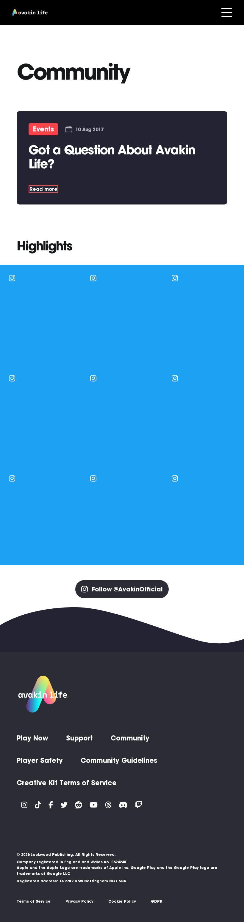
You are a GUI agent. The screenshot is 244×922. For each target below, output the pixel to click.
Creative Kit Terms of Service (67, 783)
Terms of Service (34, 901)
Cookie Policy (122, 901)
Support (79, 738)
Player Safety (40, 760)
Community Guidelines (119, 760)
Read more (43, 189)
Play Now (32, 738)
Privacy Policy (79, 901)
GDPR (156, 901)
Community (130, 738)
